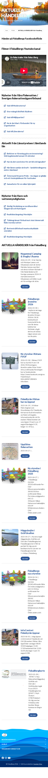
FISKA (13, 30)
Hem (6, 30)
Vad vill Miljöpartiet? (16, 117)
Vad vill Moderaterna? (16, 105)
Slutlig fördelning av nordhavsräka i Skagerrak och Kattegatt (21, 207)
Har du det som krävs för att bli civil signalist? (26, 162)
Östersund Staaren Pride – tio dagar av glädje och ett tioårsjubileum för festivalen (25, 177)
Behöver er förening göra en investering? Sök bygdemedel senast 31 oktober (23, 154)
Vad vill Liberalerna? (15, 131)
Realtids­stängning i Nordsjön (19, 214)
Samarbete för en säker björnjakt (21, 184)
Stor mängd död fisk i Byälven (19, 111)
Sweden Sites (37, 764)
